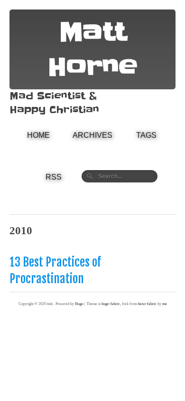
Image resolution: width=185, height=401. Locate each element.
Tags (146, 135)
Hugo (79, 304)
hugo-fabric (111, 304)
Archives (92, 135)
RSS (54, 177)
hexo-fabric (147, 304)
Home (38, 135)
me (164, 304)
